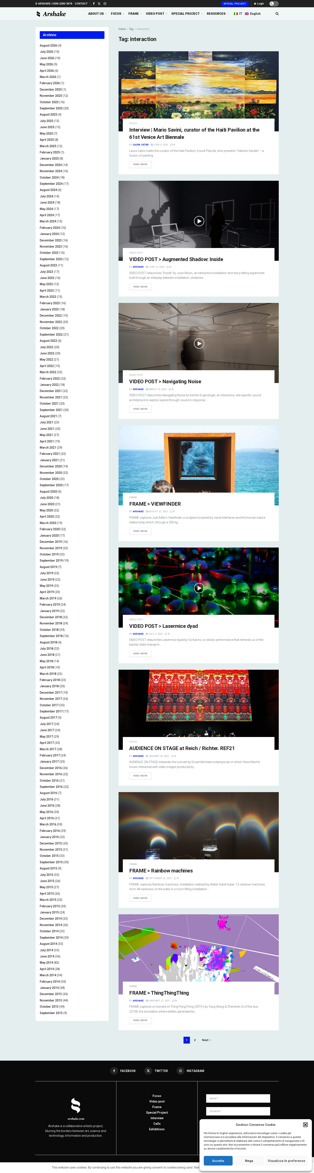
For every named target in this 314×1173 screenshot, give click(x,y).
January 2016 (49, 837)
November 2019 (51, 548)
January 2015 (49, 912)
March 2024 (48, 221)
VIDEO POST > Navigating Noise (165, 382)
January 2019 (49, 611)
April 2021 (47, 441)
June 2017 (47, 730)
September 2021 (51, 410)
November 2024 (51, 171)
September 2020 (51, 485)
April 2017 (47, 742)
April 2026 (47, 70)
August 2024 (48, 190)
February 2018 (50, 680)
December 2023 (51, 240)
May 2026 (46, 64)
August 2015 (48, 868)
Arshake (138, 267)
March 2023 (48, 296)
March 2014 (48, 975)
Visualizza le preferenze (286, 1161)
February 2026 (50, 83)
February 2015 (50, 906)
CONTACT (81, 3)
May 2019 (46, 585)
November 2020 (51, 472)
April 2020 (47, 516)
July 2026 (46, 51)
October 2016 (49, 780)
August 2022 (48, 340)
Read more (140, 164)
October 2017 (49, 705)
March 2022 (48, 372)
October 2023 (49, 252)
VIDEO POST (155, 14)
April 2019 (47, 592)
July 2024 (46, 196)
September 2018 (51, 636)
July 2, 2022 (155, 634)
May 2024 (46, 209)
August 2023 (48, 265)
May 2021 (46, 435)
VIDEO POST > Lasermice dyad (163, 626)
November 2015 (51, 849)
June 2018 (47, 654)
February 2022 (50, 378)
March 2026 (48, 77)
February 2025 (50, 152)
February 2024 (50, 227)
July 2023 (46, 271)
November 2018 (51, 623)
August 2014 (48, 943)
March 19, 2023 (157, 389)
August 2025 (48, 114)
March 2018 (48, 673)
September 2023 (51, 259)
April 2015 (47, 893)
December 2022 (51, 315)
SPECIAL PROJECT (185, 14)
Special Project (235, 3)
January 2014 (49, 987)
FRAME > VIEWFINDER (155, 504)
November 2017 (51, 698)
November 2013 (51, 1000)
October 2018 (49, 629)
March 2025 (48, 146)
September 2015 (51, 862)
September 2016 (51, 786)
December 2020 (51, 466)
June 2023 (47, 278)
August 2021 (48, 416)
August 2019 (48, 567)
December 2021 (51, 391)
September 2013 (51, 1013)
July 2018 (46, 648)
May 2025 (46, 133)
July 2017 (46, 724)
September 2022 (51, 334)
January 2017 (49, 761)
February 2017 (50, 755)
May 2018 (46, 661)
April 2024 (47, 215)
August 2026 (48, 45)
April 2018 (47, 667)
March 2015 (48, 899)
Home (122, 29)
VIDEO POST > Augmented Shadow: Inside (176, 259)
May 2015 (46, 887)
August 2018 (48, 642)
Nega (249, 1161)
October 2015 (49, 855)
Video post (136, 253)
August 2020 (48, 491)
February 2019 (50, 604)
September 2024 (51, 183)
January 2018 (49, 686)
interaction (143, 29)
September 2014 (51, 937)
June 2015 (47, 881)
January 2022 (49, 384)
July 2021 (46, 422)
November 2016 (51, 774)
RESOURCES (216, 14)
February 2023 (50, 303)
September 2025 (51, 108)
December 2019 (51, 541)
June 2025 (47, 127)
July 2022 (46, 347)
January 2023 (49, 309)
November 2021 (51, 397)
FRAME (133, 14)
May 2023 (46, 284)
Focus (133, 123)
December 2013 (51, 994)
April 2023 (47, 290)
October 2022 (49, 328)
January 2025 (49, 158)
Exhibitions (157, 1129)
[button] (305, 1125)
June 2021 (47, 428)
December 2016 (51, 768)
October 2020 (49, 479)
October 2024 (49, 177)
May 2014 (46, 962)
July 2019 (46, 573)
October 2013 (49, 1006)
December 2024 (51, 165)
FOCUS (116, 14)
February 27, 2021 (159, 1000)
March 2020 (48, 523)
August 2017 (48, 717)
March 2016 (48, 824)
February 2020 (50, 529)
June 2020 (47, 504)
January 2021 (49, 460)
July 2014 (46, 950)
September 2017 (51, 711)
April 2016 (47, 818)
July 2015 (46, 874)
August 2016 (48, 793)
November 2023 (51, 246)
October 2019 (49, 554)
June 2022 (47, 353)
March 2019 (48, 598)
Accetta (218, 1161)
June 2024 (47, 202)
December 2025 (51, 89)
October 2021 (49, 403)
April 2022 (47, 366)
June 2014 (47, 956)
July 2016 (46, 799)
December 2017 (51, 692)
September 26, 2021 (160, 878)
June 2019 (47, 579)
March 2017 (48, 749)
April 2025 (47, 139)
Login (260, 3)
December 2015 (51, 843)
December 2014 (51, 918)
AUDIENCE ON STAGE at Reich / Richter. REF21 (182, 748)
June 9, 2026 (160, 144)
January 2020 (49, 535)
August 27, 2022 (158, 511)
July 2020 (46, 497)
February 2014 (50, 981)
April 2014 (47, 969)
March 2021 (48, 447)
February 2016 (50, 830)
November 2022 (51, 322)
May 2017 (46, 736)
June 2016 (47, 805)
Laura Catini (140, 144)
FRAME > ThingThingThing (159, 993)
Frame (133, 497)
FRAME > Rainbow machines (161, 871)
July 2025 (46, 121)
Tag (131, 29)
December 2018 (51, 617)
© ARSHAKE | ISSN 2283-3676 (53, 3)
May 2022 (46, 359)
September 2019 (51, 560)
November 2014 (51, 925)
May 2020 (46, 510)
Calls (157, 1123)
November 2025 (51, 95)
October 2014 (49, 931)
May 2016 (46, 812)
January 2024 (49, 234)
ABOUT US (96, 14)
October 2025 (49, 102)
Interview (157, 1118)
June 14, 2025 (156, 267)
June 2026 (47, 58)
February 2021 (50, 453)
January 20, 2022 (158, 756)
